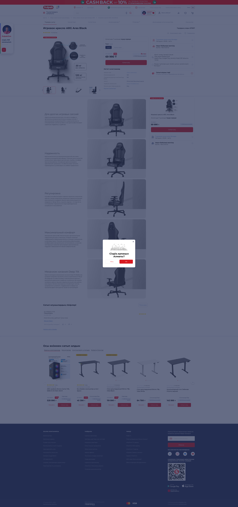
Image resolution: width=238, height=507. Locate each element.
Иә (126, 261)
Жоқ (111, 261)
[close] (133, 241)
